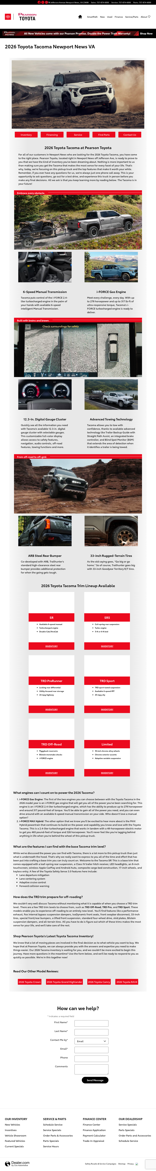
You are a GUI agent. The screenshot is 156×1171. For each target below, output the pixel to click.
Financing (52, 134)
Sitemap (122, 1163)
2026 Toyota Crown (30, 981)
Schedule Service (52, 1124)
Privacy (131, 1163)
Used (109, 16)
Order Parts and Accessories (135, 1135)
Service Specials (52, 1130)
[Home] (9, 17)
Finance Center (91, 1124)
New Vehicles (12, 1124)
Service (78, 134)
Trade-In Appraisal (93, 1140)
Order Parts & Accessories (58, 1135)
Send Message (95, 1080)
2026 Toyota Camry (99, 981)
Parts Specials (51, 1140)
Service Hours (51, 1146)
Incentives (11, 1130)
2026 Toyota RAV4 (127, 981)
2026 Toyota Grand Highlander (64, 981)
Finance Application (94, 1130)
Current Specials (14, 1146)
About (144, 16)
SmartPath (92, 16)
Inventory (26, 134)
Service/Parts (131, 16)
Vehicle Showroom (15, 1135)
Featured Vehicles (15, 1140)
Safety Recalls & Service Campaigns (100, 1163)
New (102, 16)
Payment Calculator (94, 1135)
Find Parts (104, 134)
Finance (119, 16)
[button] (39, 2)
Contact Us (129, 134)
